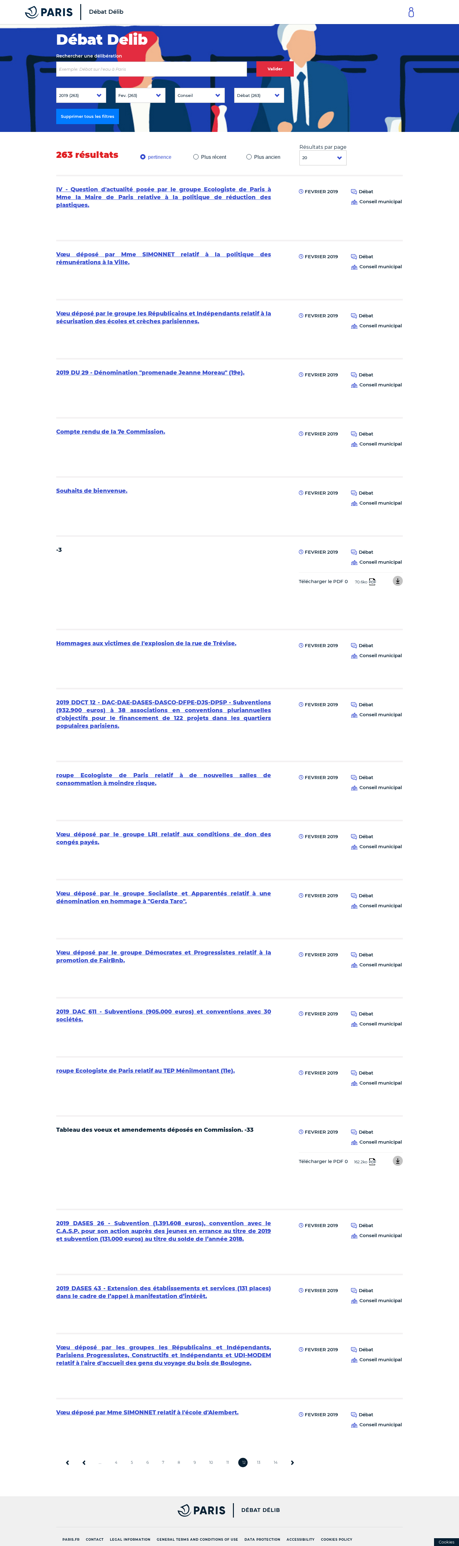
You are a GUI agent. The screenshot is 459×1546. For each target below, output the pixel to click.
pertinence (159, 157)
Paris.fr (71, 1540)
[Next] (292, 1462)
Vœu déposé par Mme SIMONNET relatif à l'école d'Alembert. (147, 1412)
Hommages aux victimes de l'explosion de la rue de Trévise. (146, 643)
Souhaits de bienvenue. (91, 490)
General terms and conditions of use (197, 1540)
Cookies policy (337, 1540)
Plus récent (213, 157)
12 (244, 1462)
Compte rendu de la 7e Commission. (110, 431)
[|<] (67, 1462)
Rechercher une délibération (89, 55)
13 (258, 1462)
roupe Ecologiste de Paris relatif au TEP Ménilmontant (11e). (145, 1070)
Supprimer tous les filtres (87, 116)
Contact (95, 1540)
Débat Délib (260, 1510)
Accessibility (301, 1540)
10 (211, 1462)
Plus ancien (267, 157)
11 (227, 1462)
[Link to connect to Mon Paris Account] (411, 12)
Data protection (262, 1540)
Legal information (130, 1540)
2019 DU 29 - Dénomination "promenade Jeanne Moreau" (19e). (150, 372)
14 (276, 1462)
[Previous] (84, 1462)
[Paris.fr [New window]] (138, 1510)
